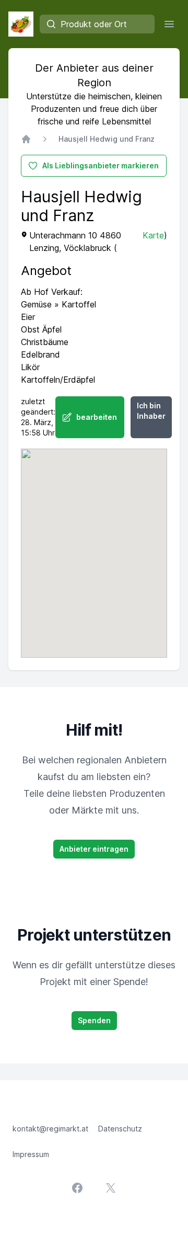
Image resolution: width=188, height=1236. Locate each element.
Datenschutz (120, 1128)
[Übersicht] (26, 139)
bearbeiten (96, 417)
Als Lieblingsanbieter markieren (100, 165)
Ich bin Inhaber (151, 410)
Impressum (31, 1154)
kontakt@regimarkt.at (50, 1128)
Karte (153, 235)
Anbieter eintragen (94, 848)
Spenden (94, 1020)
